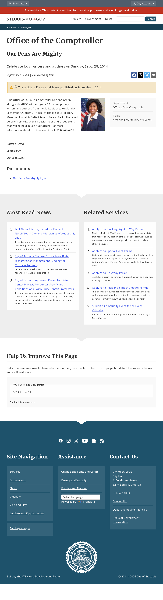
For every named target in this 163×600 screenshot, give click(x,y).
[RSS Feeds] (102, 441)
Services (76, 19)
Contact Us (120, 501)
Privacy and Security (74, 480)
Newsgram (26, 27)
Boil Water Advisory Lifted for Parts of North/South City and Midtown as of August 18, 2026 (45, 233)
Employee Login (20, 528)
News (108, 19)
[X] (76, 441)
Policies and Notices (74, 488)
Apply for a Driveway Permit (110, 273)
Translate (89, 501)
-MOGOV (26, 19)
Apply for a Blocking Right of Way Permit (118, 229)
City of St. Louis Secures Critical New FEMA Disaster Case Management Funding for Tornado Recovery (42, 261)
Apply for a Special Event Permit (112, 251)
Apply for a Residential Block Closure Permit (120, 287)
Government (93, 19)
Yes (18, 391)
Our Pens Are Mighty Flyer (29, 178)
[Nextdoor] (94, 441)
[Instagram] (69, 441)
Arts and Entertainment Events (132, 120)
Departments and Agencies (130, 509)
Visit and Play (18, 505)
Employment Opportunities (27, 513)
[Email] (153, 75)
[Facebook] (61, 441)
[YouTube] (85, 441)
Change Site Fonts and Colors (80, 471)
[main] (81, 223)
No (29, 391)
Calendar (15, 496)
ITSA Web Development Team (41, 576)
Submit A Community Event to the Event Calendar (117, 308)
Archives (11, 27)
